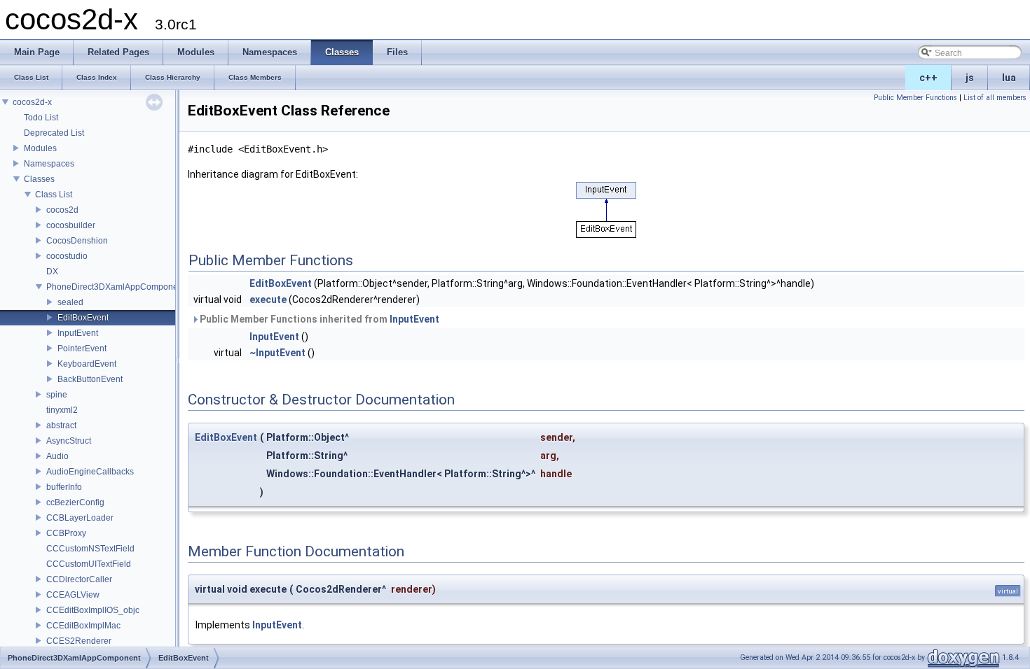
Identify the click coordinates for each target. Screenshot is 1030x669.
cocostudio (67, 256)
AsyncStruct (68, 441)
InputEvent (77, 333)
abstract (61, 425)
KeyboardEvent (86, 364)
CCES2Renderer (78, 641)
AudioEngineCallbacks (90, 472)
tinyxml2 (62, 410)
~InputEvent (277, 352)
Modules (40, 148)
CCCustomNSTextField (90, 549)
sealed (70, 302)
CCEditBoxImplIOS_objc (92, 610)
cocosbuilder (70, 225)
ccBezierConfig (75, 502)
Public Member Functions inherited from (318, 319)
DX (52, 271)
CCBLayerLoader (80, 518)
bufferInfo (64, 487)
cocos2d (62, 210)
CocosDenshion (77, 241)
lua (1009, 77)
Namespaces (49, 164)
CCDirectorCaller (79, 579)
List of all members (994, 97)
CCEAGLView (72, 595)
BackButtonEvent (90, 379)
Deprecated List (54, 133)
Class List (53, 194)
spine (56, 395)
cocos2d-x (32, 102)
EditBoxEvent (83, 318)
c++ (928, 77)
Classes (39, 179)
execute (268, 299)
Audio (57, 456)
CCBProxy (66, 533)
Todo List (41, 117)
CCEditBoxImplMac (83, 626)
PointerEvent (82, 348)
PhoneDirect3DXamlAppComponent (115, 287)
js (970, 77)
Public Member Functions (915, 97)
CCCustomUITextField (88, 564)
